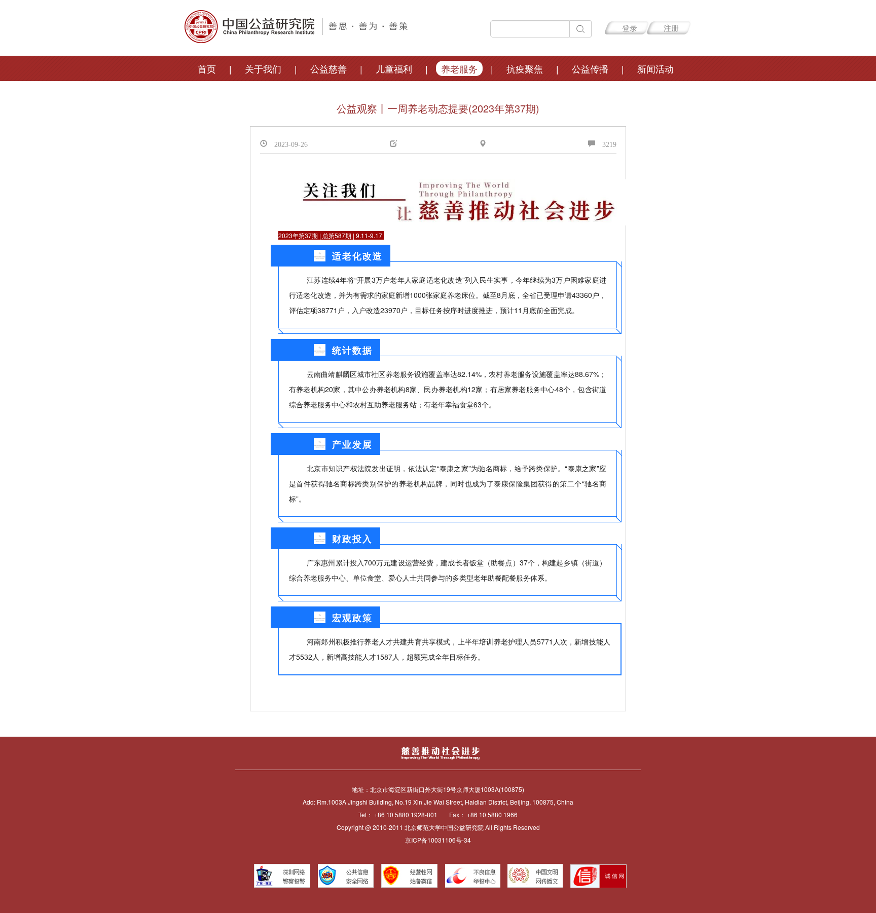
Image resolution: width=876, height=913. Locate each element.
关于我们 (263, 68)
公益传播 (590, 68)
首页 (207, 68)
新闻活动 (655, 68)
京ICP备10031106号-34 (438, 839)
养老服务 (459, 68)
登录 (629, 27)
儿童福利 (394, 68)
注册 (671, 27)
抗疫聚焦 (524, 68)
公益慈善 (328, 68)
